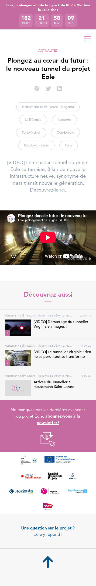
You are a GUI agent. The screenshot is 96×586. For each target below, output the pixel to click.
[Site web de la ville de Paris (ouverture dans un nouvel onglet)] (72, 476)
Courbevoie (65, 132)
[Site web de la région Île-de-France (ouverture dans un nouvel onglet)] (30, 476)
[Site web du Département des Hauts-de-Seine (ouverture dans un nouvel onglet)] (21, 491)
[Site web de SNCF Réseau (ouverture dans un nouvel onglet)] (48, 506)
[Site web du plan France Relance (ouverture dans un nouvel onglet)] (29, 460)
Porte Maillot (31, 132)
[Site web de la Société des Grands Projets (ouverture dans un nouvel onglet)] (55, 476)
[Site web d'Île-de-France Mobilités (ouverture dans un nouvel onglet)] (77, 491)
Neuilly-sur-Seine (36, 145)
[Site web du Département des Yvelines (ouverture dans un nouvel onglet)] (50, 491)
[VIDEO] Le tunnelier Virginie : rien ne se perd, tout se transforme (62, 354)
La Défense (33, 119)
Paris (68, 145)
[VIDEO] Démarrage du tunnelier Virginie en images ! (61, 324)
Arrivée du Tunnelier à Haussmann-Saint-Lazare (54, 384)
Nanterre (64, 119)
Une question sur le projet (46, 528)
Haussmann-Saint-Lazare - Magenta (48, 107)
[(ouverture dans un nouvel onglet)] (48, 439)
